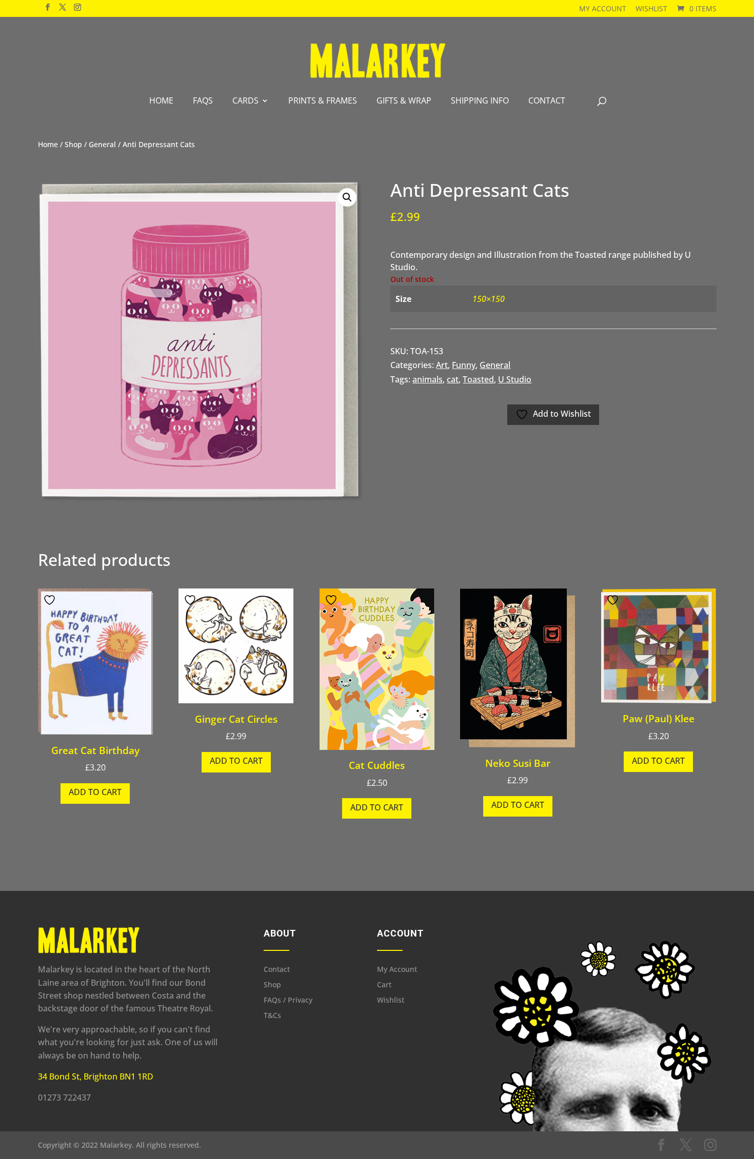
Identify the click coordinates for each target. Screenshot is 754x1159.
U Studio (514, 379)
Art (442, 365)
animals (427, 379)
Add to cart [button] (95, 792)
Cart (384, 985)
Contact (546, 100)
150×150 (488, 298)
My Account (602, 8)
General (102, 144)
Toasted (478, 379)
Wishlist (651, 8)
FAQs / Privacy (288, 1001)
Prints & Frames (322, 100)
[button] (347, 197)
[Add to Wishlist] (50, 600)
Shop (73, 144)
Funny (463, 365)
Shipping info (480, 100)
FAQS (203, 100)
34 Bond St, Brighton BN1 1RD (95, 1076)
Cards (245, 100)
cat (453, 379)
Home (161, 100)
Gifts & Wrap (403, 100)
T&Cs (272, 1016)
